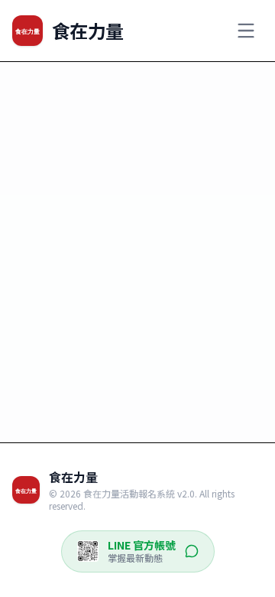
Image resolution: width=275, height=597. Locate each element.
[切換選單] (246, 30)
